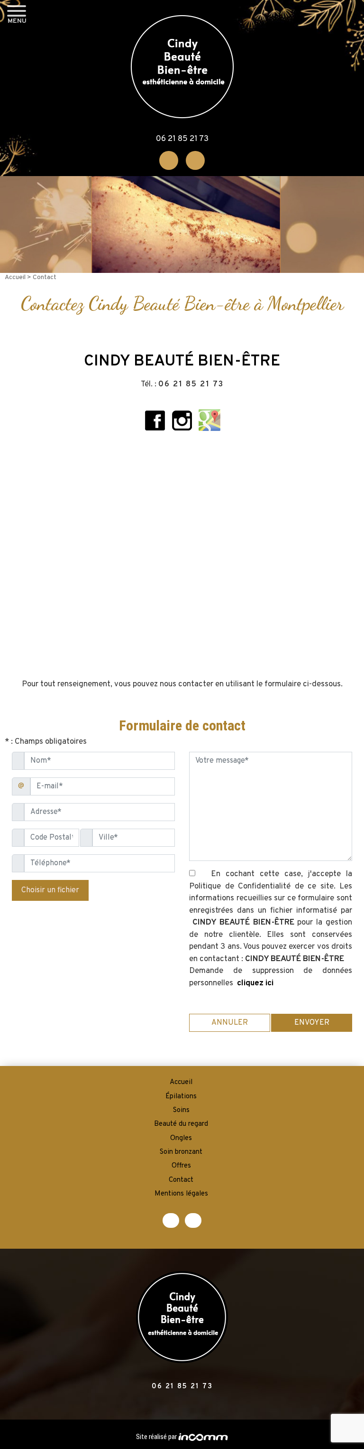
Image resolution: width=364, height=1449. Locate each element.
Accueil (16, 277)
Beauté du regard (181, 1124)
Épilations (181, 1096)
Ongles (181, 1138)
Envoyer (311, 1023)
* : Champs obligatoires (46, 742)
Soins (181, 1110)
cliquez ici (255, 983)
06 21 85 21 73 (182, 139)
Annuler (229, 1023)
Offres (181, 1165)
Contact (181, 1180)
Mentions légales (181, 1193)
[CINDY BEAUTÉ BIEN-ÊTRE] (182, 66)
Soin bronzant (181, 1152)
